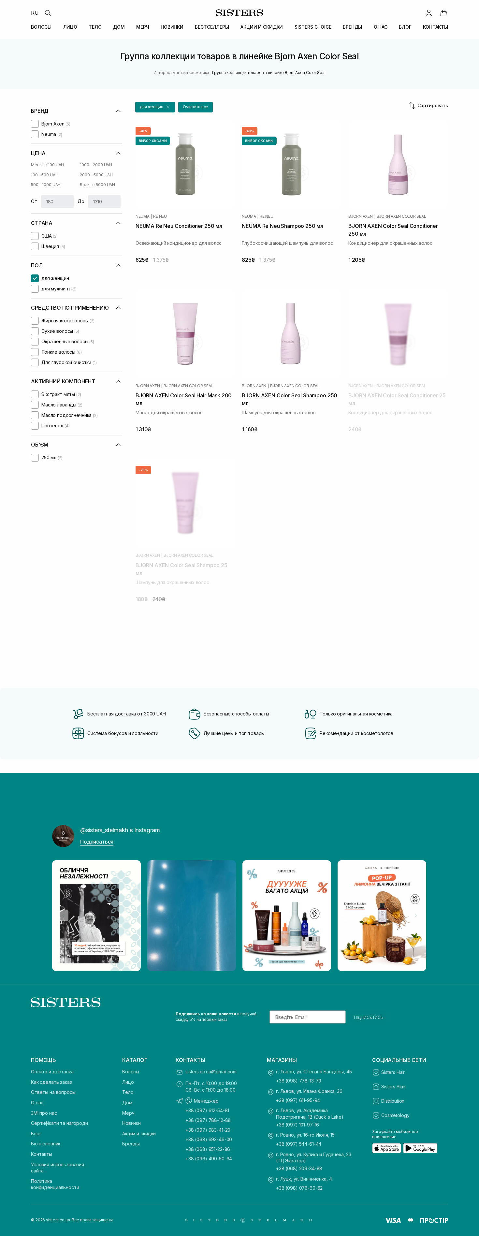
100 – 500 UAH (44, 174)
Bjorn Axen (360, 216)
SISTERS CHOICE (313, 27)
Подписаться (96, 841)
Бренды (131, 1143)
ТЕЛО (95, 27)
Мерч (128, 1113)
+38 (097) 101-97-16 (297, 1124)
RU (35, 12)
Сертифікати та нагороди (59, 1123)
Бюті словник (45, 1143)
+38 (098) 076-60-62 (299, 1188)
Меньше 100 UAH (47, 164)
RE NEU (160, 216)
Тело (127, 1092)
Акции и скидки (139, 1133)
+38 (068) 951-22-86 (207, 1149)
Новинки (131, 1123)
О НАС (380, 27)
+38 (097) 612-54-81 (207, 1110)
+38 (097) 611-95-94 (298, 1100)
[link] (444, 12)
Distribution (392, 1101)
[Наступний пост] (416, 915)
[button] (155, 107)
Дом (127, 1102)
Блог (36, 1133)
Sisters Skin (393, 1086)
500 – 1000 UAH (46, 184)
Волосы (130, 1071)
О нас (37, 1102)
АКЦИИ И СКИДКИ (261, 27)
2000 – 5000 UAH (96, 174)
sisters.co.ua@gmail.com (211, 1071)
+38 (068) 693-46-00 (208, 1139)
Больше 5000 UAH (97, 184)
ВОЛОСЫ (41, 27)
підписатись (369, 1017)
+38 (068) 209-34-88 (299, 1168)
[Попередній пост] (63, 915)
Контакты (41, 1154)
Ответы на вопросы (53, 1092)
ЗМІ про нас (44, 1113)
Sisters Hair (393, 1072)
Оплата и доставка (52, 1071)
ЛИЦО (70, 27)
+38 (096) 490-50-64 (208, 1158)
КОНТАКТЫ (435, 27)
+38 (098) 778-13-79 (298, 1080)
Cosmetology (395, 1115)
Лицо (128, 1082)
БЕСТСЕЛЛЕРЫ (212, 27)
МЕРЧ (142, 27)
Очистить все (196, 106)
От (34, 201)
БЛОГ (405, 27)
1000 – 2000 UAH (96, 164)
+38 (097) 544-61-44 (298, 1144)
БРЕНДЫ (352, 27)
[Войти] (429, 12)
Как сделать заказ (51, 1082)
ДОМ (119, 27)
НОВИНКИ (172, 27)
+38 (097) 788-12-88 (208, 1120)
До (81, 201)
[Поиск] (47, 12)
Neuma (143, 216)
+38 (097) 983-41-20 (207, 1130)
